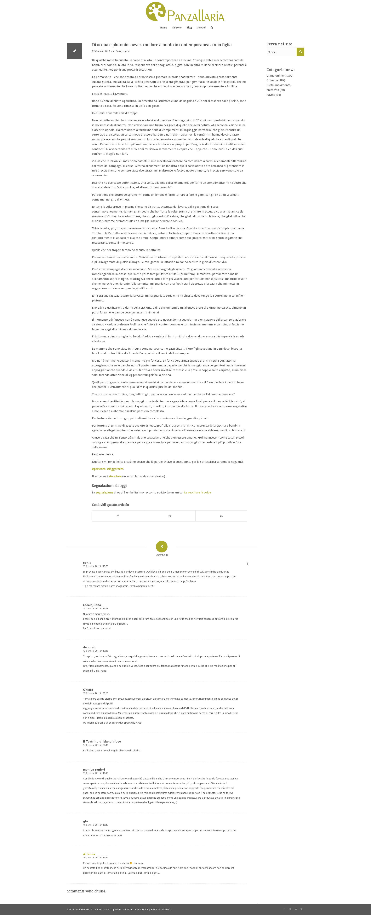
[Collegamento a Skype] (290, 909)
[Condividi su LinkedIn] (221, 516)
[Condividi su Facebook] (118, 516)
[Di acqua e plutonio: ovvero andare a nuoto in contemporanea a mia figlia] (74, 51)
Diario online (122, 51)
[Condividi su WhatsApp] (169, 516)
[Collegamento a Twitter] (301, 909)
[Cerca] (210, 27)
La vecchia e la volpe (197, 492)
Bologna (272, 80)
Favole (271, 94)
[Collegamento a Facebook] (284, 909)
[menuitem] (163, 27)
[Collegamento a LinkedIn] (296, 909)
